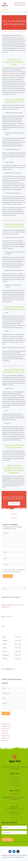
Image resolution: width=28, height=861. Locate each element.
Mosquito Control (6, 738)
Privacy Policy (14, 818)
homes (18, 37)
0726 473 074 (15, 794)
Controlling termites (7, 232)
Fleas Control (5, 731)
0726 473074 (8, 616)
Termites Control (5, 728)
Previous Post (14, 514)
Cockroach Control (6, 726)
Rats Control (5, 740)
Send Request (7, 839)
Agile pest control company (8, 73)
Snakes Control (5, 735)
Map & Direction (15, 803)
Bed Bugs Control (6, 724)
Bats (8, 454)
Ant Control (4, 733)
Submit (5, 713)
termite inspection (14, 299)
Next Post (14, 518)
